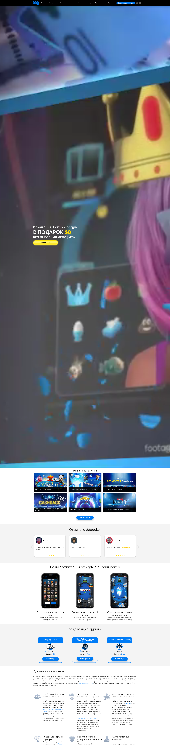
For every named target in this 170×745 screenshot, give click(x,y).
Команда (104, 3)
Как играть (44, 3)
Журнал (110, 3)
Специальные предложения (68, 3)
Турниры (98, 3)
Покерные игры (54, 3)
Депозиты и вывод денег (86, 3)
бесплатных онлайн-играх (87, 718)
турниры (128, 703)
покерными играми (86, 683)
